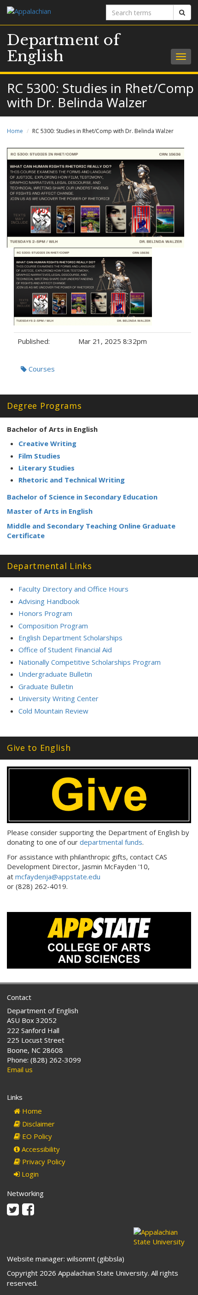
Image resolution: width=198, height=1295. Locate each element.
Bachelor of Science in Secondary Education (82, 496)
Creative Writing (47, 443)
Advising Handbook (48, 601)
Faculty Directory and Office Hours (73, 588)
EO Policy (36, 1136)
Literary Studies (46, 467)
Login (29, 1174)
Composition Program (53, 625)
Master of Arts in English (50, 511)
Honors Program (45, 613)
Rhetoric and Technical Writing (71, 479)
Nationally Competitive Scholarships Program (89, 662)
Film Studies (39, 455)
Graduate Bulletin (45, 686)
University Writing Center (58, 698)
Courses (41, 368)
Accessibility (40, 1149)
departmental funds (111, 842)
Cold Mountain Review (53, 710)
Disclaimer (37, 1123)
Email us (20, 1069)
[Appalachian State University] (49, 12)
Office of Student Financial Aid (65, 649)
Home (15, 131)
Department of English (63, 48)
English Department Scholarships (70, 637)
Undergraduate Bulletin (55, 674)
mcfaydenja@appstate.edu (57, 876)
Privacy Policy (42, 1161)
